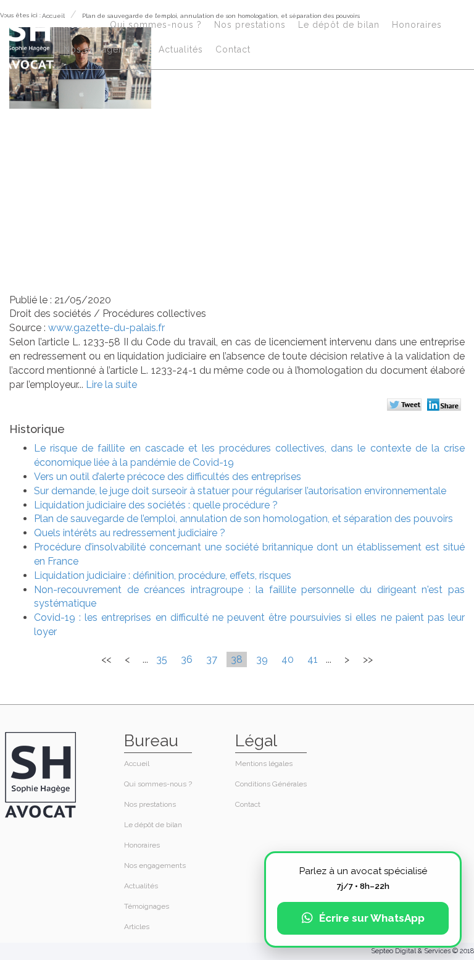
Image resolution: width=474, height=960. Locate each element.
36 (187, 659)
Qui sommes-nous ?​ (156, 25)
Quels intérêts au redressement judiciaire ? (129, 533)
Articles (136, 926)
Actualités (181, 49)
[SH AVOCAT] (28, 38)
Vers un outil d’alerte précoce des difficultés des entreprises (167, 476)
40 (287, 659)
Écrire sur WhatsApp (372, 918)
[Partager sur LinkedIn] (446, 405)
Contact (233, 49)
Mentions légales (264, 763)
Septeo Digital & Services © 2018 (422, 951)
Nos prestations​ (250, 25)
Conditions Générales (271, 784)
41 (312, 659)
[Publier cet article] (406, 405)
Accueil (81, 25)
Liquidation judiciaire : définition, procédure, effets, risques (162, 575)
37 (211, 659)
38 (237, 659)
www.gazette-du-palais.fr (106, 328)
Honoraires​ (417, 25)
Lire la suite (111, 384)
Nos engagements (105, 49)
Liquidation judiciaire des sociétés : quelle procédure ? (156, 505)
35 (161, 659)
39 (262, 659)
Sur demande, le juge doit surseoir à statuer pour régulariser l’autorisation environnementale (240, 491)
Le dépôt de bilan (339, 25)
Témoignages (146, 906)
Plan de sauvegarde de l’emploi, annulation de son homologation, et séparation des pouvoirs (243, 518)
